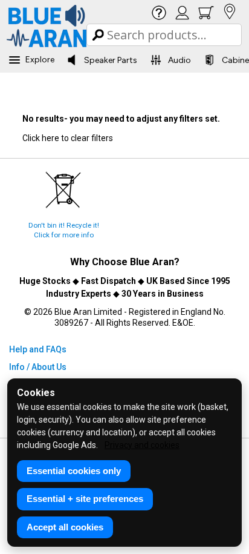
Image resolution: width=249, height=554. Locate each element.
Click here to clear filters (67, 138)
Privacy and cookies (142, 445)
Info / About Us (37, 367)
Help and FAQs (37, 349)
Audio (179, 60)
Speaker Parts (110, 60)
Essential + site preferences (85, 498)
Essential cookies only (74, 471)
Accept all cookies (65, 527)
